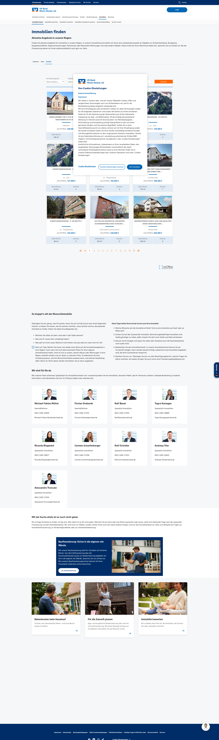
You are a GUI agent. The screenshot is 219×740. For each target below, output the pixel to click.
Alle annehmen (134, 167)
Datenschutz (67, 732)
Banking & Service (75, 2)
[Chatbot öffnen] (206, 727)
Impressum (57, 732)
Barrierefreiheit (153, 732)
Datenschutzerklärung (87, 93)
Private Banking (49, 2)
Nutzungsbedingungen (80, 732)
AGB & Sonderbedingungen (98, 732)
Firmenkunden (61, 2)
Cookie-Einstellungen (87, 166)
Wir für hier (87, 2)
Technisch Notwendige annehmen (112, 167)
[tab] (38, 17)
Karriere (96, 2)
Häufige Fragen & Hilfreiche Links (135, 732)
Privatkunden (36, 2)
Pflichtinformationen (115, 732)
